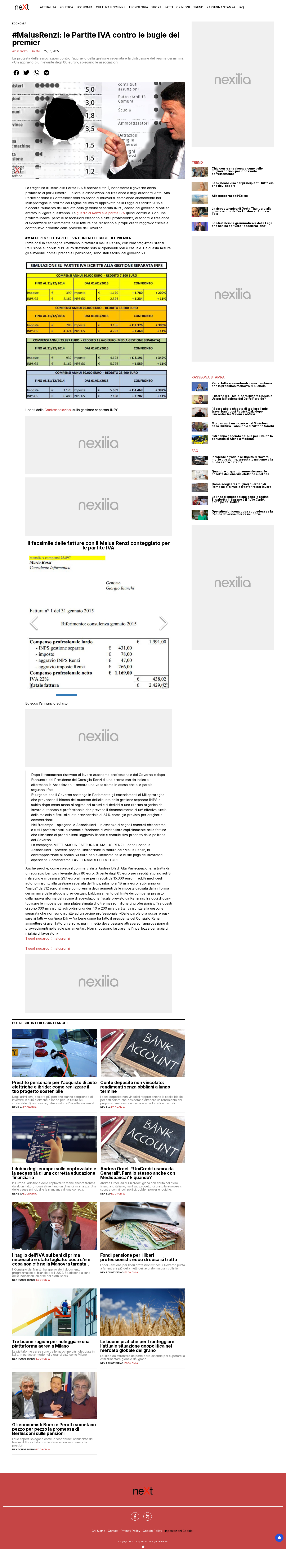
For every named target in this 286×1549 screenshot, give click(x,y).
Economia (84, 7)
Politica (66, 7)
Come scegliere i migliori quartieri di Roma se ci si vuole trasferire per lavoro (241, 485)
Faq (241, 7)
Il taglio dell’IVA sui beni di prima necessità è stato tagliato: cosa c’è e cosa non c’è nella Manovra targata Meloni (51, 1259)
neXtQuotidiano (23, 1279)
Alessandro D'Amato (26, 51)
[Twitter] (145, 1514)
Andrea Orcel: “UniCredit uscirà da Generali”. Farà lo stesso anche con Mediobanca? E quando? (137, 1173)
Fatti (169, 7)
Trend (198, 7)
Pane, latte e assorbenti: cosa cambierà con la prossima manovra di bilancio (242, 384)
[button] (98, 623)
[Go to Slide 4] (130, 695)
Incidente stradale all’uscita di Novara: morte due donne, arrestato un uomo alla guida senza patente (242, 460)
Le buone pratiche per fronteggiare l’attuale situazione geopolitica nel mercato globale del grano (137, 1346)
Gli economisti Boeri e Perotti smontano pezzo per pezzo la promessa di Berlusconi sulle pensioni (54, 1429)
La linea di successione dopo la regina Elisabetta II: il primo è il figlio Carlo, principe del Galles (240, 500)
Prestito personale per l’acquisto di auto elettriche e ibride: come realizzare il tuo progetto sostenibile (54, 1086)
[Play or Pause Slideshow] (32, 685)
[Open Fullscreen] (165, 685)
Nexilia (17, 1107)
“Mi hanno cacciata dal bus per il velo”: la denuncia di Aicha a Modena (242, 437)
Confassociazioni (58, 410)
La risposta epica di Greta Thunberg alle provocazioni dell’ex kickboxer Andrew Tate (242, 211)
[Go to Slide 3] (109, 695)
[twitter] (26, 75)
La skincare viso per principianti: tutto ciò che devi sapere (243, 184)
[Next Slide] (163, 623)
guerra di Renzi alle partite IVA (101, 213)
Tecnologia (138, 7)
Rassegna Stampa (221, 7)
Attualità (48, 7)
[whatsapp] (36, 75)
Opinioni (183, 7)
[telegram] (46, 75)
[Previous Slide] (33, 623)
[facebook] (16, 75)
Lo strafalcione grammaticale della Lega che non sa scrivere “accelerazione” (242, 224)
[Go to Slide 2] (87, 695)
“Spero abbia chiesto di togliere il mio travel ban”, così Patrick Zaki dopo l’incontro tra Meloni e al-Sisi (240, 411)
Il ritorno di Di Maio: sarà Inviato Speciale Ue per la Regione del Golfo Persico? (242, 397)
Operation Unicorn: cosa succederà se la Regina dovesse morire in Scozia (242, 512)
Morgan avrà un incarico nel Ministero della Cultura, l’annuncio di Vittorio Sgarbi (243, 424)
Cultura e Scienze (110, 7)
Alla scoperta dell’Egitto (230, 196)
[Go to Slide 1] (66, 695)
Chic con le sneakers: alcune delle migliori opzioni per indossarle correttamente (237, 171)
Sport (156, 7)
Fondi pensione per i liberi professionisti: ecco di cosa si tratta (138, 1257)
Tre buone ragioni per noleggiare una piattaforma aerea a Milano (50, 1343)
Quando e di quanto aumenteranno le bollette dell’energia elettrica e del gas (240, 472)
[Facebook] (132, 1514)
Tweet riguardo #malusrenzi (47, 938)
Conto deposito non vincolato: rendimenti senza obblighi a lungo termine (135, 1086)
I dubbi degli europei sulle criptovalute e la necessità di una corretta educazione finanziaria (54, 1173)
